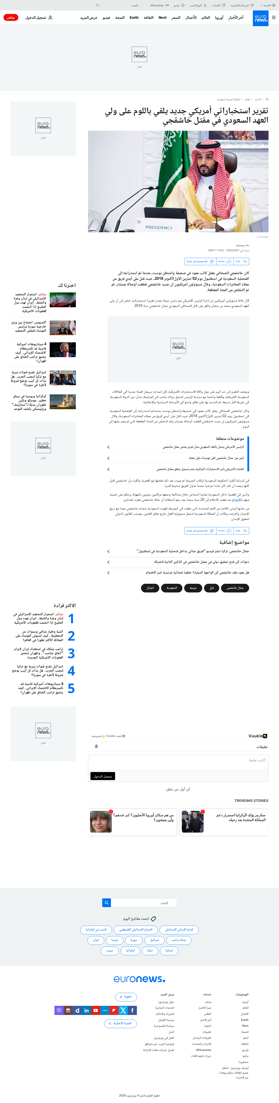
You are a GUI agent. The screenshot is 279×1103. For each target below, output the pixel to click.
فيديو (106, 17)
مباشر (11, 17)
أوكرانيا (130, 950)
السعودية (172, 588)
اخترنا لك (67, 285)
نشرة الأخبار (204, 1008)
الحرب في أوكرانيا (96, 929)
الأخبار (258, 100)
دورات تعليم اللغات (201, 1056)
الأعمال (190, 17)
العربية (267, 5)
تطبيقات (206, 1032)
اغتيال (150, 588)
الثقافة (148, 17)
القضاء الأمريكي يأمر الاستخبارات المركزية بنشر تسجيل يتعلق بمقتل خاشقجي (200, 469)
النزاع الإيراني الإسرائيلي (179, 929)
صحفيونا (243, 1062)
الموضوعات (241, 995)
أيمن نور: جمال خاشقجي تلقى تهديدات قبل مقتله (216, 458)
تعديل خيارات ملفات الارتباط (158, 1050)
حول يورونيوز (166, 1002)
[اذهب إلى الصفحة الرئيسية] (261, 18)
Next (163, 17)
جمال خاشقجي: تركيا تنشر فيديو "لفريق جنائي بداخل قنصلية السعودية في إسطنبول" (193, 551)
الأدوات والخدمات (201, 1044)
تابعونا (207, 1026)
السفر (176, 17)
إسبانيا (169, 950)
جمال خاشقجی (235, 588)
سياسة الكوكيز (166, 1020)
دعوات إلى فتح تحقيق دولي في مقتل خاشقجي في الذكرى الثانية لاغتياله (201, 562)
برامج (245, 1056)
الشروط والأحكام (165, 1014)
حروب (109, 950)
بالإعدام (237, 500)
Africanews (203, 1050)
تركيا (150, 950)
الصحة (119, 17)
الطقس (207, 1014)
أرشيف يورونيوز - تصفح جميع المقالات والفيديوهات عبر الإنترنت (233, 1073)
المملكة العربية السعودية (228, 100)
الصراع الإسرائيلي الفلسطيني (135, 929)
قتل (211, 588)
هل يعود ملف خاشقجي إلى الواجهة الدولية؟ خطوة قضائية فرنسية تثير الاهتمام (197, 573)
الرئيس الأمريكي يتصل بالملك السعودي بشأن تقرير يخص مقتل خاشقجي (203, 447)
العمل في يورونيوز (164, 1038)
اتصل (171, 1032)
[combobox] (119, 5)
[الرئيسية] (267, 100)
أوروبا (219, 17)
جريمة (193, 588)
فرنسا (114, 940)
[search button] (97, 5)
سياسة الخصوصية (164, 1026)
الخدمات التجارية (164, 1008)
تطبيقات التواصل (202, 1038)
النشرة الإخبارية (122, 1023)
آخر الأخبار (235, 17)
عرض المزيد (167, 995)
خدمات (207, 995)
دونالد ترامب (179, 940)
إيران (96, 940)
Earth (134, 17)
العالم (206, 17)
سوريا (134, 940)
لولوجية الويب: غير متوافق (159, 1044)
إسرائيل (154, 940)
